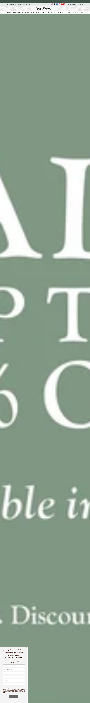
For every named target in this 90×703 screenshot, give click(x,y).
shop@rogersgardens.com (24, 4)
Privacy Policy (21, 691)
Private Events (26, 12)
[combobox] (5, 669)
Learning (52, 12)
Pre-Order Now (45, 2)
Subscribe (14, 696)
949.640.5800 (14, 4)
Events (59, 12)
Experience (44, 12)
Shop (8, 12)
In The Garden (35, 12)
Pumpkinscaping (17, 12)
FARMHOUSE (80, 4)
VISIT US (74, 4)
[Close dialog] (26, 647)
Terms (4, 692)
